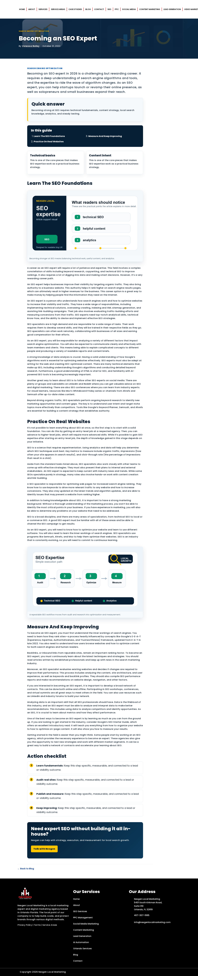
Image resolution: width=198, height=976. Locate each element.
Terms (37, 925)
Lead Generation (172, 9)
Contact (99, 9)
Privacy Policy (25, 925)
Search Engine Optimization (34, 31)
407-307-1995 (141, 915)
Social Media (129, 9)
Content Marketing (149, 9)
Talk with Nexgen (44, 848)
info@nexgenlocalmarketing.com (152, 922)
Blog (88, 9)
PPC (117, 9)
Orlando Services (82, 948)
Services (43, 9)
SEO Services (80, 911)
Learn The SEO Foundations (49, 136)
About (31, 9)
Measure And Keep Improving (105, 136)
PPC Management (83, 917)
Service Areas (58, 9)
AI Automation (81, 942)
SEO (109, 9)
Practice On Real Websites (49, 141)
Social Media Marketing (86, 923)
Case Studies (75, 9)
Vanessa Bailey (31, 46)
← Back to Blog (26, 868)
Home (22, 9)
